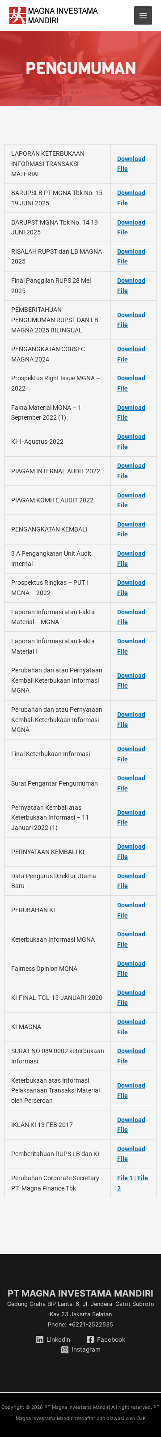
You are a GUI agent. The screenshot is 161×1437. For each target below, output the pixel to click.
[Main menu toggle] (143, 15)
